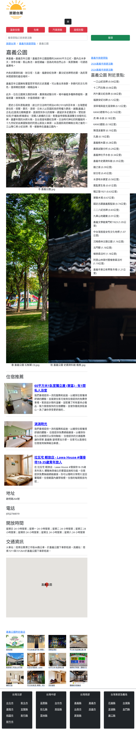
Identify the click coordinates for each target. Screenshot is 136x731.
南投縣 (58, 709)
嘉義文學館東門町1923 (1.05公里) (109, 224)
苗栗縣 (43, 703)
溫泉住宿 (15, 29)
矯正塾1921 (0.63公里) (105, 191)
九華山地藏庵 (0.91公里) (106, 216)
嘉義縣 (77, 703)
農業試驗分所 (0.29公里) (106, 148)
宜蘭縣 (24, 709)
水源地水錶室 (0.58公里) (106, 179)
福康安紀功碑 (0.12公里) (106, 99)
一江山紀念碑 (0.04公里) (106, 81)
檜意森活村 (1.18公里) (105, 253)
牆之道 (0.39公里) (102, 167)
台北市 (9, 703)
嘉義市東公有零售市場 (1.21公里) (109, 271)
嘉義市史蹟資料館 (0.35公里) (108, 161)
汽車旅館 (57, 29)
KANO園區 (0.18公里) (104, 124)
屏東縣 (77, 715)
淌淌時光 (40, 424)
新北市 (24, 703)
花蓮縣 (111, 703)
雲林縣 (43, 715)
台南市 (77, 709)
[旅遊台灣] (16, 9)
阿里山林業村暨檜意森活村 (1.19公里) (107, 261)
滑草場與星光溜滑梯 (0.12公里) (109, 106)
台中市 (58, 703)
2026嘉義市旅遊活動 (102, 63)
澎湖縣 (111, 709)
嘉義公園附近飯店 (15, 631)
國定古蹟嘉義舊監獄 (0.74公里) (109, 203)
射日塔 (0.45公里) (102, 173)
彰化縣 (43, 709)
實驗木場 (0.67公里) (103, 197)
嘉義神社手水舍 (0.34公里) (107, 154)
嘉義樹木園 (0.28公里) (105, 142)
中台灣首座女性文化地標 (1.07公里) (109, 233)
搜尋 (110, 37)
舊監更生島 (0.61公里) (105, 185)
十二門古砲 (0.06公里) (105, 87)
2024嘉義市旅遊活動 (102, 69)
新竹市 (9, 721)
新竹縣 (24, 715)
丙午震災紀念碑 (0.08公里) (107, 93)
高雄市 (92, 709)
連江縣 (111, 715)
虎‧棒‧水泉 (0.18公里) (104, 118)
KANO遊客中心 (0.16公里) (107, 112)
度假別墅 (78, 29)
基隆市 (9, 709)
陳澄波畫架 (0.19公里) (105, 130)
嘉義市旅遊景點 (27, 43)
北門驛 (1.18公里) (102, 247)
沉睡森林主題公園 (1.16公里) (108, 241)
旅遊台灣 (11, 43)
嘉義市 (92, 703)
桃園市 (9, 715)
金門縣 (126, 709)
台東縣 (126, 703)
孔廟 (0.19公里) (101, 136)
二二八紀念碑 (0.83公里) (106, 209)
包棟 (36, 29)
